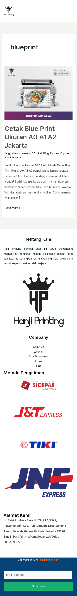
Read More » (12, 207)
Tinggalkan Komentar (17, 153)
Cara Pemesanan (38, 356)
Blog (46, 153)
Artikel (38, 153)
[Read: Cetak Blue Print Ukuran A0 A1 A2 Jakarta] (38, 92)
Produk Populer (60, 153)
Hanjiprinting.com (49, 559)
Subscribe (38, 586)
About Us (38, 346)
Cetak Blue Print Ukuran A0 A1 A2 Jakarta (30, 137)
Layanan (38, 351)
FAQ (38, 366)
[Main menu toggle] (69, 11)
